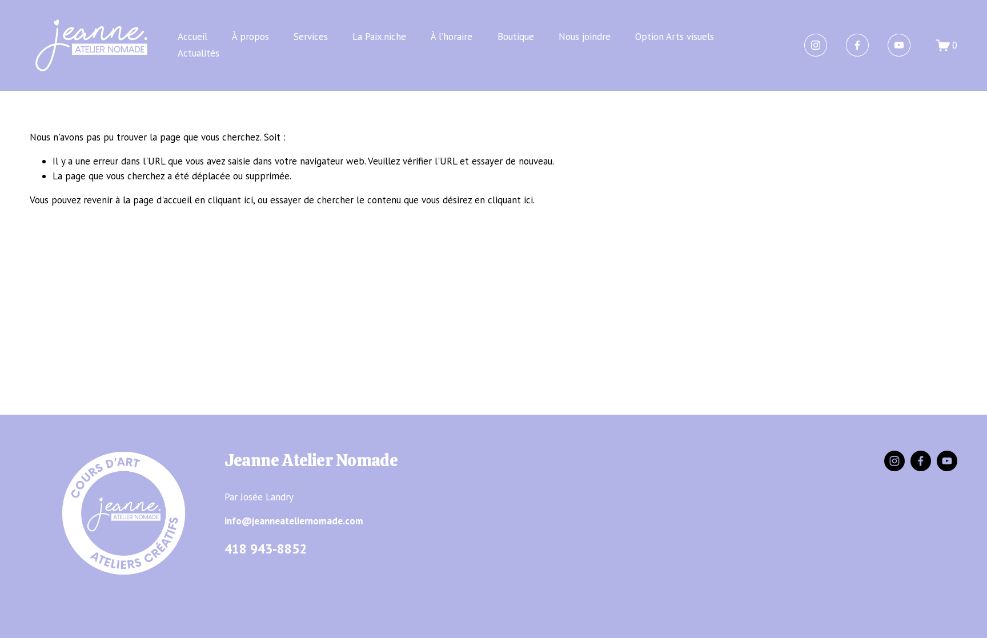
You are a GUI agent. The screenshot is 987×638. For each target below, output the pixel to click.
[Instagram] (815, 45)
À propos (250, 36)
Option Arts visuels (674, 36)
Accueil (192, 36)
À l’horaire (451, 36)
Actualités (198, 53)
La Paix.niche (379, 36)
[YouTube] (899, 45)
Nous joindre (585, 36)
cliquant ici (230, 200)
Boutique (515, 36)
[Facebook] (857, 45)
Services (311, 36)
